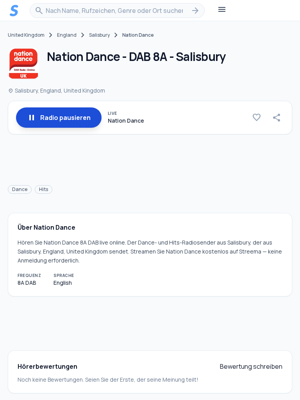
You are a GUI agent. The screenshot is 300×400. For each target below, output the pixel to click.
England (67, 35)
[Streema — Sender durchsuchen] (14, 10)
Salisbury (99, 35)
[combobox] (117, 10)
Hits (43, 189)
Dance (19, 189)
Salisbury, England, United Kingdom (56, 90)
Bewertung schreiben (251, 366)
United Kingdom (26, 35)
